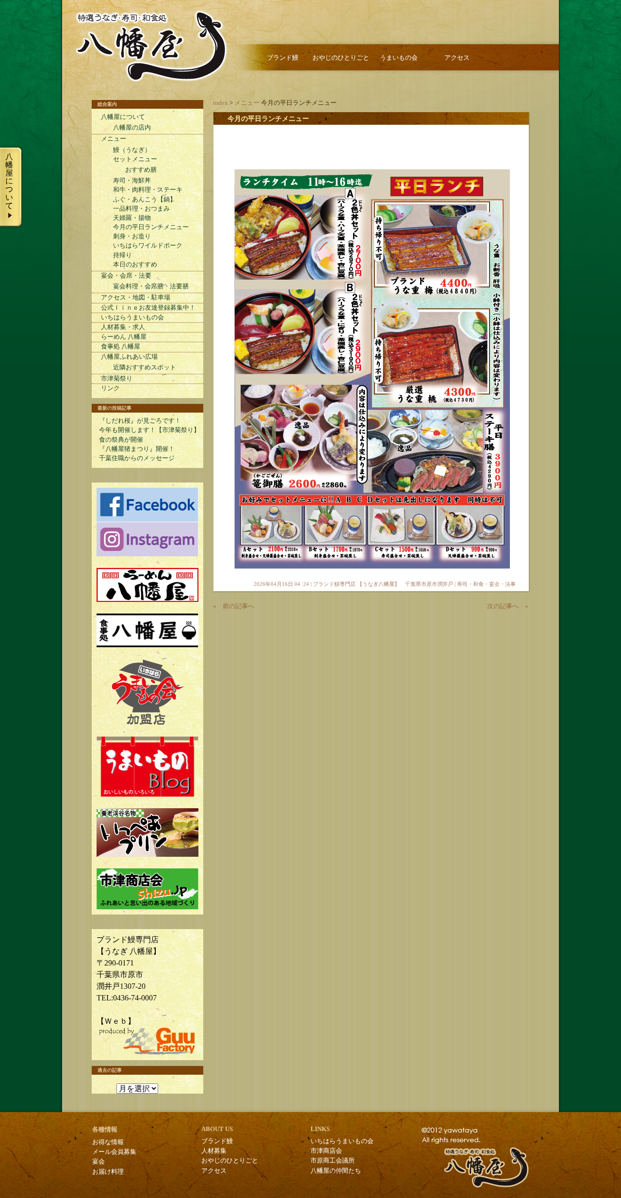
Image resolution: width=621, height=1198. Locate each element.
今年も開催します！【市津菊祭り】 (149, 430)
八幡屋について (123, 117)
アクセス (457, 57)
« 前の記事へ (233, 606)
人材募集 (214, 1151)
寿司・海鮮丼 (132, 180)
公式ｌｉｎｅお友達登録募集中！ (148, 307)
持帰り (122, 255)
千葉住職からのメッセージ (137, 458)
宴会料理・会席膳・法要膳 (151, 286)
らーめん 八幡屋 (124, 336)
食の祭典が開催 (121, 439)
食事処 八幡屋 (120, 346)
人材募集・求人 (123, 327)
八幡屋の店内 (132, 127)
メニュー (247, 103)
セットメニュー (135, 159)
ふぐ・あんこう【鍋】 (144, 199)
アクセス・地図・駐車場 (135, 297)
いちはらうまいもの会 (132, 317)
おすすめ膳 (141, 169)
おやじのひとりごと (340, 57)
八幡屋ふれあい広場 (129, 356)
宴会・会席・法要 (126, 275)
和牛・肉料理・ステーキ (147, 189)
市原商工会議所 (332, 1160)
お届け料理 (108, 1171)
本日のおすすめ (135, 264)
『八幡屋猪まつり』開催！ (137, 449)
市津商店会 (326, 1151)
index (220, 103)
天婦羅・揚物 (132, 218)
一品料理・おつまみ (141, 208)
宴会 (98, 1161)
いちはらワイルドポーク (147, 245)
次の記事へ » (507, 606)
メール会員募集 (114, 1151)
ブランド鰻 (282, 57)
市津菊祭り (116, 378)
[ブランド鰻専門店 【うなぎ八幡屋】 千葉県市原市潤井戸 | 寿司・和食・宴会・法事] (151, 46)
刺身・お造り (132, 236)
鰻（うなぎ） (132, 150)
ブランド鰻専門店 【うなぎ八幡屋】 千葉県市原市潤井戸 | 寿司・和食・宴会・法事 (414, 584)
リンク (110, 388)
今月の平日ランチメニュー (268, 118)
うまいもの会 (399, 57)
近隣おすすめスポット (144, 367)
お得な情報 (108, 1142)
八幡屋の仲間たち (335, 1170)
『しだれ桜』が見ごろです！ (140, 420)
